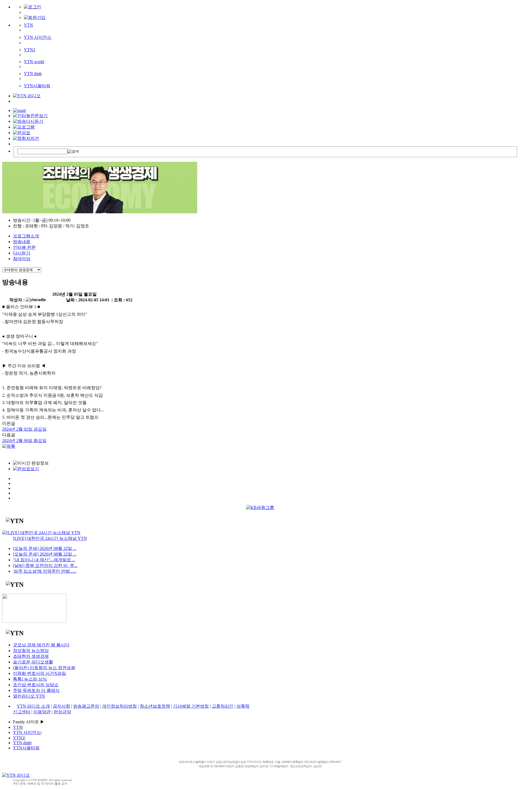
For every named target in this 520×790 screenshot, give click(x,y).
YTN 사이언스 (37, 37)
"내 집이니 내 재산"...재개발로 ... (44, 559)
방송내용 (21, 241)
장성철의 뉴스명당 (31, 650)
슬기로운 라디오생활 (33, 662)
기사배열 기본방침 (191, 706)
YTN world (34, 61)
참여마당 (21, 258)
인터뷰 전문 (24, 247)
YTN (28, 25)
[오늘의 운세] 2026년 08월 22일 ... (44, 548)
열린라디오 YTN (29, 696)
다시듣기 (21, 253)
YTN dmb (33, 73)
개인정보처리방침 (119, 706)
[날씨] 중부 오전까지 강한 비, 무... (45, 565)
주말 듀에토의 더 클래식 (36, 690)
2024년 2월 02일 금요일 (24, 429)
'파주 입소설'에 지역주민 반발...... (44, 571)
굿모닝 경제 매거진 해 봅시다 (41, 645)
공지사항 (61, 706)
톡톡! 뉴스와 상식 (30, 679)
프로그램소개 (26, 236)
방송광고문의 (86, 706)
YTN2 (29, 49)
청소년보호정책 (155, 706)
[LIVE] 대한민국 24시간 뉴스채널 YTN (50, 538)
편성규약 (62, 712)
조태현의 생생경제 (31, 656)
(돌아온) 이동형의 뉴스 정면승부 (44, 667)
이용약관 (42, 712)
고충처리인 (222, 706)
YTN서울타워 (37, 85)
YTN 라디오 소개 (33, 706)
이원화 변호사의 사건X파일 (39, 673)
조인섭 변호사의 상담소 (35, 684)
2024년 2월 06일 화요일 (24, 440)
